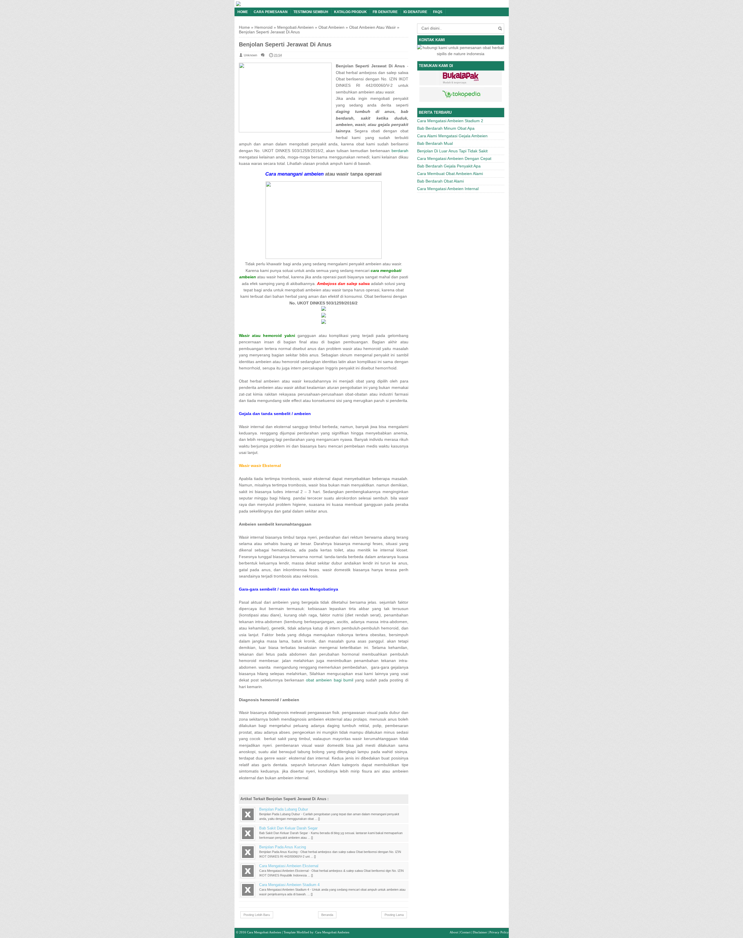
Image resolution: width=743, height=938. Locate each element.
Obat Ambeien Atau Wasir (372, 27)
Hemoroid (264, 27)
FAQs (437, 12)
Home (242, 12)
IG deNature (415, 12)
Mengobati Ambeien (295, 27)
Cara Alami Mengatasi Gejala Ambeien (452, 136)
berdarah (400, 150)
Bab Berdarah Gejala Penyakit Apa (449, 166)
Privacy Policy (499, 932)
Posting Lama (394, 915)
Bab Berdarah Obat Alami (440, 181)
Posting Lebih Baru (257, 915)
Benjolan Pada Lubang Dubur (283, 809)
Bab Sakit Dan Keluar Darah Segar (288, 828)
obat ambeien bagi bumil (329, 680)
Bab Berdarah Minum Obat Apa (446, 128)
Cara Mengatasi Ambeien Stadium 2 (450, 120)
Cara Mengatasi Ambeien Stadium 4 (289, 885)
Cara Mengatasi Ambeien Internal (448, 188)
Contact (465, 932)
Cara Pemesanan (271, 12)
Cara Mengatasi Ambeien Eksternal (288, 866)
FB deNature (385, 12)
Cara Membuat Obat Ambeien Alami (450, 173)
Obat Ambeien (331, 27)
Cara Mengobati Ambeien (264, 932)
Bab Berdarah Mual (435, 143)
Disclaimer (480, 932)
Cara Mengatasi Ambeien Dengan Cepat (454, 158)
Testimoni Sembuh (310, 12)
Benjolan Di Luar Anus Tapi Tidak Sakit (452, 151)
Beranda (327, 915)
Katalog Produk (350, 12)
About (454, 932)
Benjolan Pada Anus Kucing (282, 847)
